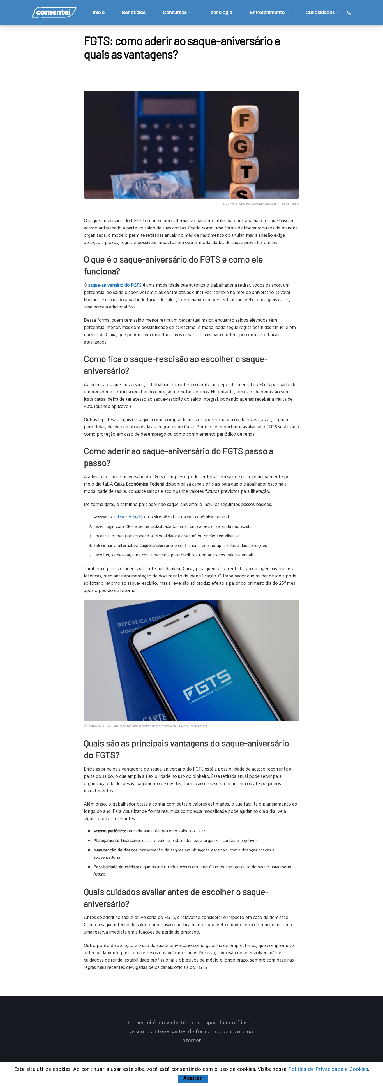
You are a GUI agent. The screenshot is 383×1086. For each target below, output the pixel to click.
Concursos (175, 12)
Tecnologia (219, 12)
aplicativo (128, 517)
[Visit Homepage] (54, 12)
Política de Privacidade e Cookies (328, 1070)
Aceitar (192, 1079)
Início (99, 12)
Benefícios (134, 12)
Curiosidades (320, 12)
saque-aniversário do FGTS (115, 284)
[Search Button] (349, 12)
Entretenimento (267, 12)
